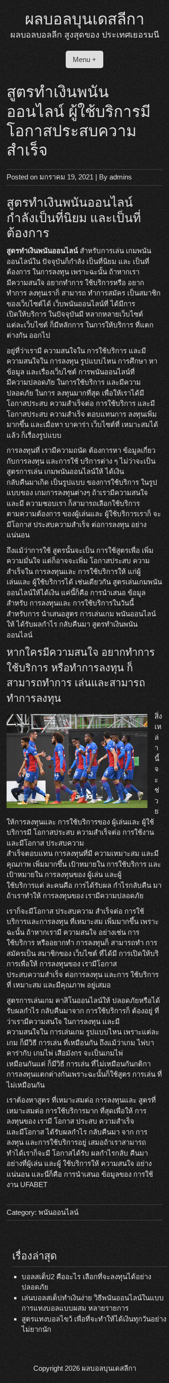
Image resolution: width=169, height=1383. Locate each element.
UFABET (33, 1185)
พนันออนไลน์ (58, 1212)
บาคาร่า (77, 424)
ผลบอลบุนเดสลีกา (85, 19)
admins (120, 177)
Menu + (84, 59)
